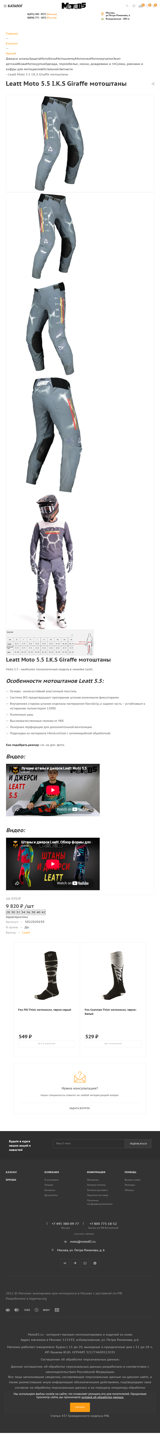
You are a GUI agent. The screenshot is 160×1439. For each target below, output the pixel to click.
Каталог (11, 1172)
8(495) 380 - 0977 (42, 14)
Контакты (49, 1190)
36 (28, 912)
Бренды (11, 1179)
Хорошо (80, 1407)
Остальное (51, 69)
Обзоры (129, 1190)
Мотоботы (48, 58)
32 (18, 912)
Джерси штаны (17, 58)
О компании (51, 1179)
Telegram (75, 1263)
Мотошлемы (65, 58)
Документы (51, 1195)
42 (43, 912)
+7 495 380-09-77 (65, 1223)
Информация (96, 1172)
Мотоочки (83, 58)
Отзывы (48, 1184)
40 (38, 912)
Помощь (130, 1172)
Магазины (93, 1179)
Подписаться (138, 1143)
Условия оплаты (96, 1184)
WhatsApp (95, 1263)
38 (33, 912)
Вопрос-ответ (132, 1179)
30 (13, 912)
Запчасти (66, 69)
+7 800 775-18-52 (103, 1223)
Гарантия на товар (97, 1195)
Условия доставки (97, 1190)
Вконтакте (65, 1263)
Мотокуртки (35, 64)
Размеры (130, 1184)
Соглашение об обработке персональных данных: (80, 1359)
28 (8, 912)
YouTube (85, 1263)
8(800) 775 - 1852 (41, 17)
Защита (34, 58)
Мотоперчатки (102, 58)
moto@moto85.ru (83, 1241)
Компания (51, 1172)
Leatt (26, 932)
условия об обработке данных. (102, 1397)
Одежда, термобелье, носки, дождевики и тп (80, 64)
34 (23, 912)
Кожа (22, 64)
